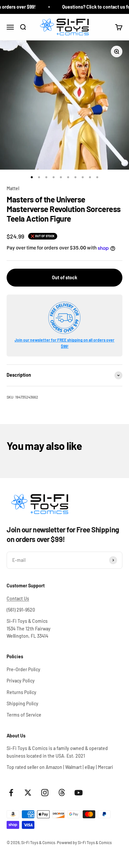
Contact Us (18, 598)
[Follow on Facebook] (11, 792)
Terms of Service (24, 715)
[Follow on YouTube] (78, 792)
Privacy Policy (21, 680)
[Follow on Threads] (61, 792)
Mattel (13, 188)
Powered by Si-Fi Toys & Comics (84, 842)
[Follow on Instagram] (44, 792)
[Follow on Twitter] (27, 792)
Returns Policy (21, 692)
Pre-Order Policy (23, 669)
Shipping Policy (22, 703)
